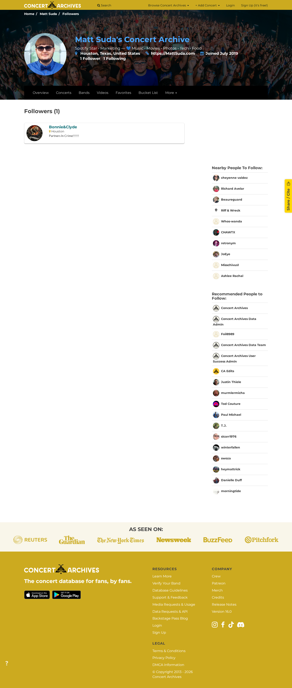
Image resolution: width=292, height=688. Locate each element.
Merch (217, 590)
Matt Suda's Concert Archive (132, 39)
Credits (218, 597)
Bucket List (148, 93)
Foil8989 (227, 334)
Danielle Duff (231, 480)
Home (29, 14)
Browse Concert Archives (167, 5)
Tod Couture (230, 404)
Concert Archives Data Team (243, 345)
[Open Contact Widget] (7, 663)
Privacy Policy (163, 658)
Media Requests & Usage (173, 604)
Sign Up (159, 632)
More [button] (170, 93)
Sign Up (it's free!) (254, 5)
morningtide (231, 491)
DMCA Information (168, 665)
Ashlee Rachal (232, 276)
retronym (228, 243)
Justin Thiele (231, 382)
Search (105, 5)
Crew (216, 576)
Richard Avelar (232, 189)
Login (230, 5)
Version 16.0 (222, 612)
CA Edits (227, 371)
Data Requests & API (170, 612)
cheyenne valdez (234, 178)
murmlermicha (233, 393)
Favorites (123, 93)
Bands (84, 93)
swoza (226, 458)
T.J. (224, 426)
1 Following (114, 58)
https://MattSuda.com (173, 53)
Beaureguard (231, 199)
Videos (102, 93)
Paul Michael (231, 415)
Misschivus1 (230, 265)
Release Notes (224, 604)
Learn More (162, 576)
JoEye (225, 254)
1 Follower (90, 58)
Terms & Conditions (169, 651)
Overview (41, 93)
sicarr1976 (228, 436)
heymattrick (230, 469)
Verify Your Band (166, 583)
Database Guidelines (170, 590)
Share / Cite (288, 199)
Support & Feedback (170, 597)
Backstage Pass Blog (170, 618)
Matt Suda (48, 14)
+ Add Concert (206, 5)
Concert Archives (234, 308)
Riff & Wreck (230, 210)
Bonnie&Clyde (63, 127)
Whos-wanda (231, 221)
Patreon (219, 583)
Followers (70, 14)
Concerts (63, 93)
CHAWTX (228, 232)
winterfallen (230, 447)
